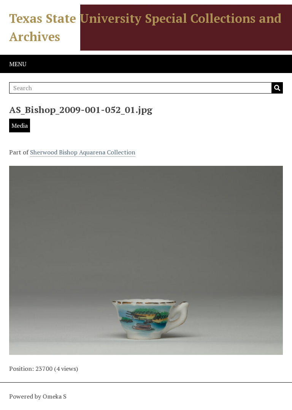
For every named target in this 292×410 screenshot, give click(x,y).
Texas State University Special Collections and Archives (145, 27)
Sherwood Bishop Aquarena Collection (82, 152)
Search (277, 88)
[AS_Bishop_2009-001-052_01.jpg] (146, 350)
